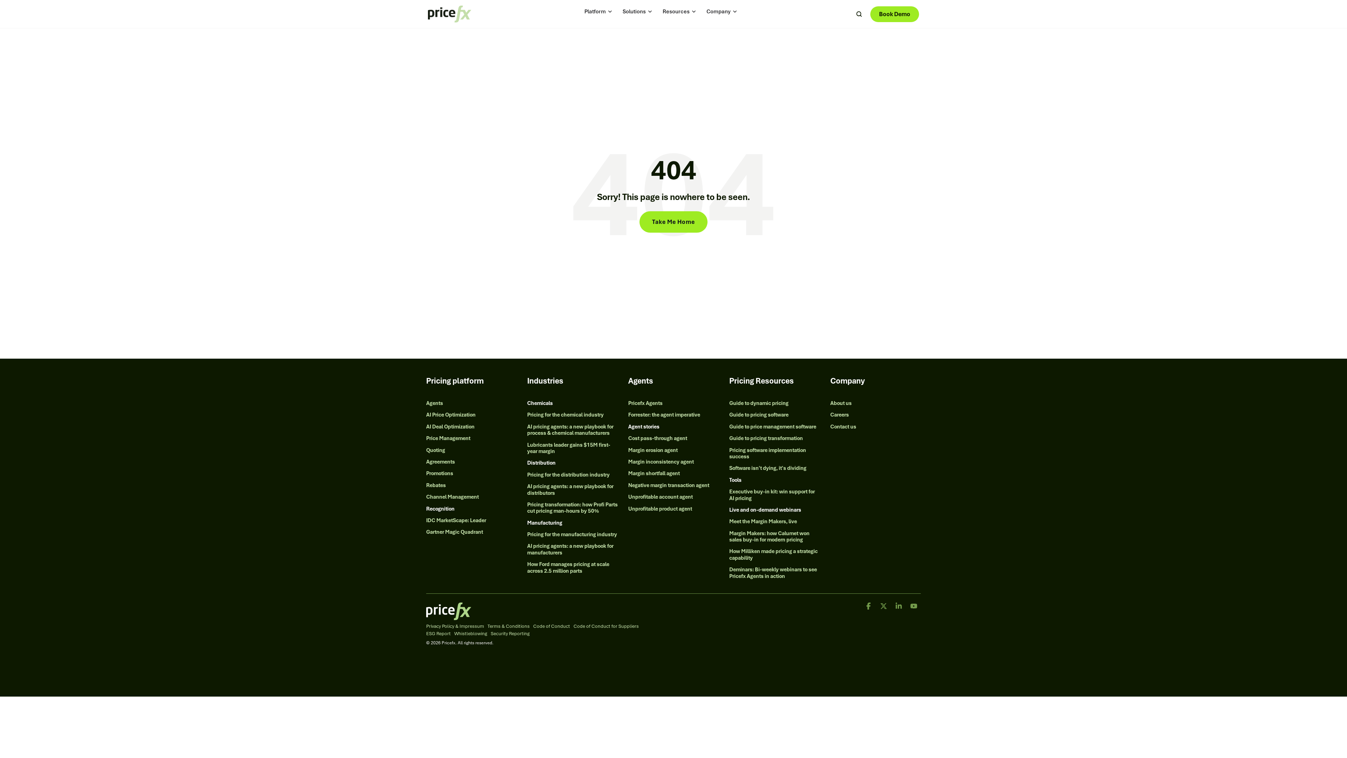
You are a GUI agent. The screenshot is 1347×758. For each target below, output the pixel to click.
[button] (869, 606)
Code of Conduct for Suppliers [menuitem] (606, 626)
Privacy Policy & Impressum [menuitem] (455, 626)
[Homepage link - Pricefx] (448, 616)
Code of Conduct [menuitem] (551, 626)
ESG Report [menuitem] (438, 634)
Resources (676, 11)
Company (718, 11)
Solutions (634, 11)
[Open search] (859, 14)
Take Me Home (673, 222)
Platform (595, 11)
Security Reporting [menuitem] (510, 634)
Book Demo (894, 14)
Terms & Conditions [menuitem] (509, 626)
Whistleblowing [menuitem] (470, 634)
